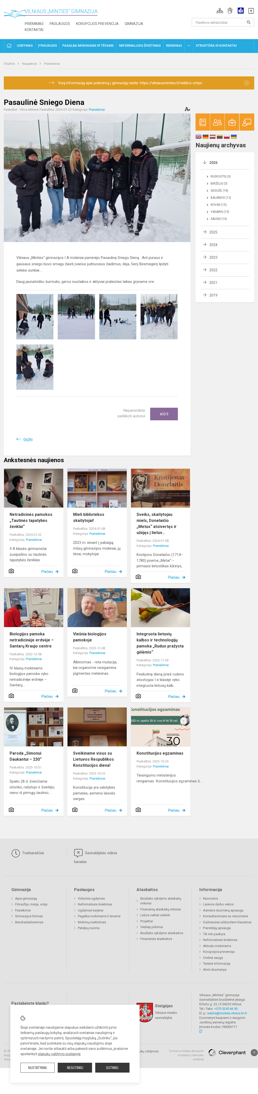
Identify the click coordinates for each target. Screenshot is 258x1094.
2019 (213, 295)
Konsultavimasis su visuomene (225, 916)
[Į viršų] (254, 1052)
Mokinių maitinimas (92, 922)
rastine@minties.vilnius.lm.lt (227, 1013)
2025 (213, 232)
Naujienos (30, 64)
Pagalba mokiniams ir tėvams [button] (88, 45)
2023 (213, 257)
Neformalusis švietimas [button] (140, 45)
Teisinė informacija (216, 963)
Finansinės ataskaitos (156, 939)
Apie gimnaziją (26, 898)
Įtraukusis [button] (47, 45)
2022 (213, 270)
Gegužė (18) (219, 190)
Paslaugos (60, 24)
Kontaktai (34, 30)
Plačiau (47, 572)
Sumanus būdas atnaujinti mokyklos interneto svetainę (186, 1055)
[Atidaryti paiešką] (248, 22)
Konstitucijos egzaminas (160, 753)
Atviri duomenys (215, 969)
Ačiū (164, 414)
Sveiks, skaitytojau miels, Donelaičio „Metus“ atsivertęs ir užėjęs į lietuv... (157, 523)
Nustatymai (37, 1068)
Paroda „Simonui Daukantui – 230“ (26, 756)
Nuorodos (210, 898)
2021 (213, 283)
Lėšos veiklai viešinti (155, 915)
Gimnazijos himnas (29, 916)
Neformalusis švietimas (95, 904)
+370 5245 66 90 (226, 1009)
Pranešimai (52, 64)
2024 (213, 245)
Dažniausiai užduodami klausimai (227, 922)
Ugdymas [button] (25, 45)
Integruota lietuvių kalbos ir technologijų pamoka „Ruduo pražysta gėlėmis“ (160, 643)
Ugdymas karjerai (90, 910)
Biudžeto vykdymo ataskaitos (161, 933)
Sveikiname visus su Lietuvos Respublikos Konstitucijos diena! (93, 759)
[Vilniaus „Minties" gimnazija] (16, 15)
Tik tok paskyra (214, 934)
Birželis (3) (219, 183)
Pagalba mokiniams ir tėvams (99, 916)
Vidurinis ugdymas (91, 898)
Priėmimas (34, 24)
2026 (213, 163)
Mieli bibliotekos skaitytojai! (88, 517)
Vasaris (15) (220, 212)
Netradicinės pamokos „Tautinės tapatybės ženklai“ (31, 520)
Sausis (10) (219, 219)
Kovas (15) (219, 204)
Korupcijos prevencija (97, 24)
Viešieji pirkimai (151, 927)
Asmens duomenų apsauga (223, 910)
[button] (219, 11)
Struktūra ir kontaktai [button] (216, 45)
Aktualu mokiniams (217, 946)
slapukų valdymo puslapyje (59, 1054)
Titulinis (10, 64)
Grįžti (28, 439)
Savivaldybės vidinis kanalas (95, 857)
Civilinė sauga (213, 958)
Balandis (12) (221, 197)
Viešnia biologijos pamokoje (89, 637)
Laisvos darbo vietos (218, 904)
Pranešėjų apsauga (217, 928)
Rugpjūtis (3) (221, 176)
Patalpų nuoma (89, 928)
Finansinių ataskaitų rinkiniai (160, 909)
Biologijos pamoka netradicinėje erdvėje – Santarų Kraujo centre (32, 640)
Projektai (146, 921)
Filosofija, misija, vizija (31, 904)
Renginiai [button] (174, 45)
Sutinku (112, 1068)
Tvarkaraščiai (32, 853)
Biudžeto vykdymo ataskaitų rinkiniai (160, 901)
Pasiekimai (23, 910)
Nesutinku (75, 1068)
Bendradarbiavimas (29, 922)
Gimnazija (134, 24)
